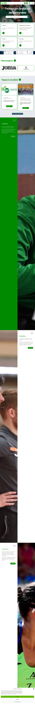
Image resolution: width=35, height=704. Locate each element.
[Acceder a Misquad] (25, 3)
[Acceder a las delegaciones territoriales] (20, 33)
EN (31, 3)
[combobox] (16, 17)
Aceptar (17, 696)
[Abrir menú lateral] (33, 3)
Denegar (17, 699)
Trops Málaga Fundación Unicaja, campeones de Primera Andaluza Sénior (25, 102)
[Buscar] (28, 17)
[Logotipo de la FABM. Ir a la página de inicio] (4, 3)
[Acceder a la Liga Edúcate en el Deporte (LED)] (3, 33)
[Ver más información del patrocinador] (9, 68)
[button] (33, 688)
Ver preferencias (17, 701)
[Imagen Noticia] (9, 89)
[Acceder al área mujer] (20, 45)
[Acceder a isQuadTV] (27, 3)
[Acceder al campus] (3, 45)
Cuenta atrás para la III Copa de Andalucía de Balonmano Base (9, 103)
